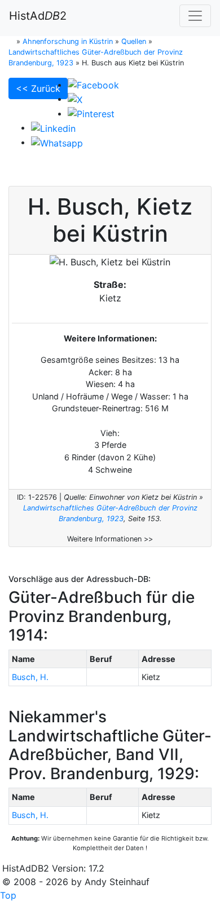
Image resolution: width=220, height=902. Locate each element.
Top (8, 895)
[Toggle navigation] (195, 16)
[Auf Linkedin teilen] (53, 127)
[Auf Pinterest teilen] (91, 113)
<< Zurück (38, 88)
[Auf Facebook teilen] (93, 84)
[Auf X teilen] (75, 98)
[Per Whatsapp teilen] (57, 142)
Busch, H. (30, 677)
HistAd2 (38, 16)
